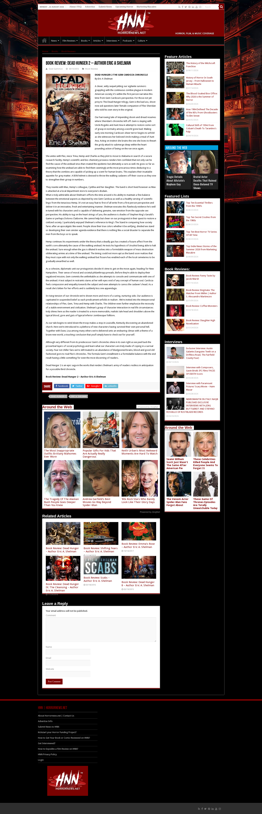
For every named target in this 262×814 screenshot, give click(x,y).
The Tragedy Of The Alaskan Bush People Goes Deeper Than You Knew (61, 502)
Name (49, 647)
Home (45, 51)
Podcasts (127, 40)
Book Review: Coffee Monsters (201, 306)
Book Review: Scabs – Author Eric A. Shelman (98, 579)
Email (48, 658)
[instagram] (200, 7)
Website (50, 669)
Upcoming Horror (124, 7)
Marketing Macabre (146, 7)
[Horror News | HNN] (131, 22)
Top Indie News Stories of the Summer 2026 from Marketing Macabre (201, 249)
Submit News (105, 7)
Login (41, 760)
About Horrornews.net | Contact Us (56, 715)
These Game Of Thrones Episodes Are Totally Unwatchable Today (205, 504)
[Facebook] (182, 7)
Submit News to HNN (48, 726)
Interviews (111, 40)
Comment (51, 615)
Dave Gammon (56, 69)
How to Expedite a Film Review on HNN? (58, 749)
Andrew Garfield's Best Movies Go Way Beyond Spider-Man (97, 502)
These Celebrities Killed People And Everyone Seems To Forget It (205, 464)
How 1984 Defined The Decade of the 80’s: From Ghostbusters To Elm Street (202, 112)
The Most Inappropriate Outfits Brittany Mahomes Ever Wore (60, 453)
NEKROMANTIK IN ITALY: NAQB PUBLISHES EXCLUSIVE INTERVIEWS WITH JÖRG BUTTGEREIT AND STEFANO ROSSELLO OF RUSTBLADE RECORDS (192, 405)
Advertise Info (45, 721)
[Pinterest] (189, 7)
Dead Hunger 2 (58, 396)
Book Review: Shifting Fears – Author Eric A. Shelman (101, 550)
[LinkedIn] (193, 7)
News (54, 40)
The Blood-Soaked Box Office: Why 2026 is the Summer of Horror (201, 96)
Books (84, 40)
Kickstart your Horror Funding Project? (57, 732)
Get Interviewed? (46, 743)
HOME (44, 40)
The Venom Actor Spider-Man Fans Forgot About (177, 502)
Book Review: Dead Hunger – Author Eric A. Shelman (62, 550)
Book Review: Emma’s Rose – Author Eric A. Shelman (138, 545)
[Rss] (179, 7)
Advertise (90, 7)
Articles (97, 40)
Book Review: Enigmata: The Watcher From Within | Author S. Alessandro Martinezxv (201, 293)
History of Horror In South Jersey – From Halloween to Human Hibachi (200, 80)
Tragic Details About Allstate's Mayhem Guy (175, 180)
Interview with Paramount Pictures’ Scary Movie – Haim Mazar (200, 386)
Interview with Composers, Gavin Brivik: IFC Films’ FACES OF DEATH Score (200, 370)
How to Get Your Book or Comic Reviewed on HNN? (64, 737)
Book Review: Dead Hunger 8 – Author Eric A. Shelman (138, 584)
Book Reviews (68, 51)
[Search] (221, 6)
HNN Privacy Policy (47, 754)
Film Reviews (69, 40)
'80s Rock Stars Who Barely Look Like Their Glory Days (138, 500)
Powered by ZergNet (150, 512)
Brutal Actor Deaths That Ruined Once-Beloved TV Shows (204, 182)
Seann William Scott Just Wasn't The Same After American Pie (177, 464)
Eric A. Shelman (79, 396)
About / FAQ (75, 7)
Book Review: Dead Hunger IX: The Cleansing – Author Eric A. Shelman (62, 587)
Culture (141, 40)
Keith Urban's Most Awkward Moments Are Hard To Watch (140, 452)
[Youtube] (196, 7)
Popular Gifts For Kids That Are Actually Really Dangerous (99, 453)
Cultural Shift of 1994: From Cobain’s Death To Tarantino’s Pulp (201, 128)
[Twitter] (185, 7)
